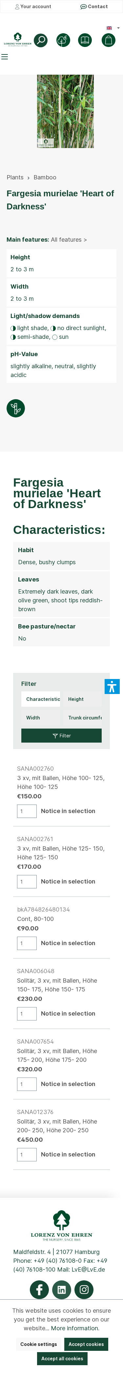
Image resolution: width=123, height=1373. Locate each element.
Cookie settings (38, 1344)
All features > (69, 239)
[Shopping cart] (108, 40)
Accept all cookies (62, 1358)
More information (74, 1328)
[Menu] (5, 56)
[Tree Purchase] (63, 40)
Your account (35, 6)
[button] (112, 686)
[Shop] (84, 40)
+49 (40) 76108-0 (57, 1260)
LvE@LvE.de (88, 1269)
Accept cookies (86, 1344)
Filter (64, 735)
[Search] (41, 40)
